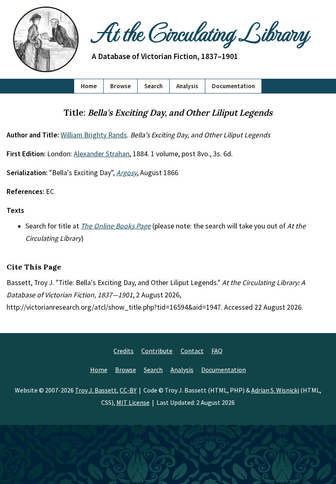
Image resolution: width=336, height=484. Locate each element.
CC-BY (128, 390)
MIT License (133, 402)
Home (89, 86)
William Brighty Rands (94, 134)
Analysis (187, 86)
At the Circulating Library (200, 31)
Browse (120, 86)
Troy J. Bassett (96, 390)
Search (153, 86)
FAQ (216, 351)
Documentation (233, 86)
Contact (192, 351)
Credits (124, 351)
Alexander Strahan (101, 153)
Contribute (157, 351)
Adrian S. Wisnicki (275, 390)
